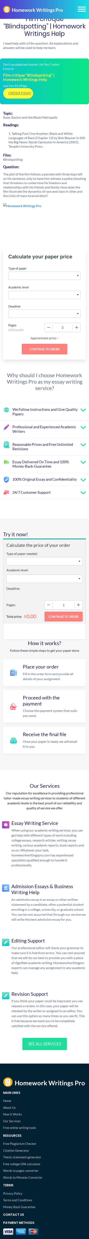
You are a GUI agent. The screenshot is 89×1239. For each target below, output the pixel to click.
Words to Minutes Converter (22, 1177)
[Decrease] (49, 327)
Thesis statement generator (22, 1157)
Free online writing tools (19, 1128)
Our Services (12, 1121)
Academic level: (17, 570)
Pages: (11, 605)
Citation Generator (16, 1150)
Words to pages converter (20, 1170)
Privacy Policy (12, 1193)
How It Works (12, 1114)
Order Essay (19, 93)
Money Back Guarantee (19, 1207)
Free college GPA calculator (22, 1164)
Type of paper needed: (22, 554)
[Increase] (77, 327)
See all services (44, 1043)
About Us (9, 1107)
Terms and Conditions (17, 1200)
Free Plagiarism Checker (19, 1143)
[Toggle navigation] (82, 9)
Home (7, 1101)
